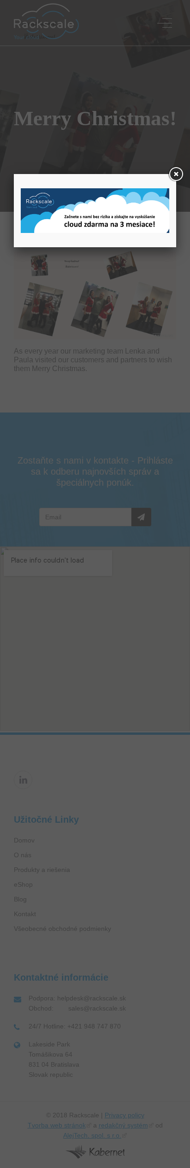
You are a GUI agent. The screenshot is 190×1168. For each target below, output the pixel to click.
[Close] (176, 174)
